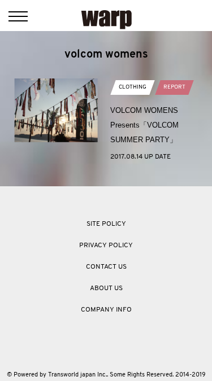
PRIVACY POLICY (106, 245)
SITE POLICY (106, 224)
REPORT (174, 87)
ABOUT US (106, 288)
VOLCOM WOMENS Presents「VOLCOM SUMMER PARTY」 (144, 125)
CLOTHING (132, 87)
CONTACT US (106, 267)
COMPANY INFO (106, 309)
